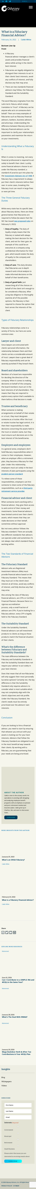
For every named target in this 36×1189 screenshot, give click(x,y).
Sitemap (16, 1186)
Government (8, 1130)
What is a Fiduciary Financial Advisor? (18, 900)
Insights (5, 1069)
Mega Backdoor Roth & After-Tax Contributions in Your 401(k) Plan (16, 1053)
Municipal (7, 1136)
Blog (3, 1077)
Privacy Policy (6, 1186)
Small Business (9, 1149)
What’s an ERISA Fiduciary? (13, 860)
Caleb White (26, 39)
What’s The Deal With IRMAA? (14, 1017)
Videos (4, 1086)
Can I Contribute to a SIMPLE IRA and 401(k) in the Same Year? (18, 981)
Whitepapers (6, 1081)
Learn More (11, 817)
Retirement (8, 1143)
